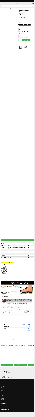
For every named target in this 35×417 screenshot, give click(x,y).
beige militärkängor (15, 335)
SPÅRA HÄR (9, 257)
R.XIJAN (29, 317)
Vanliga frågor (2, 386)
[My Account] (31, 3)
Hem (1, 8)
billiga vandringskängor (27, 335)
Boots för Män (8, 8)
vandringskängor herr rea (29, 338)
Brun (22, 322)
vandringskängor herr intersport (21, 338)
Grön (25, 322)
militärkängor (13, 336)
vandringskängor (23, 337)
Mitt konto (2, 390)
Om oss (2, 382)
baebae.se (12, 243)
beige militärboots (9, 335)
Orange (27, 322)
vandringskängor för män (29, 337)
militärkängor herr (17, 336)
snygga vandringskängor (28, 336)
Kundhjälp (2, 391)
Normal (29, 328)
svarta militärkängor (4, 337)
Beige (20, 322)
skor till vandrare (22, 336)
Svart (29, 322)
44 (27, 324)
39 (22, 324)
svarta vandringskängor (10, 337)
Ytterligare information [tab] (19, 236)
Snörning (29, 330)
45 (28, 324)
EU (29, 326)
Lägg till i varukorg (26, 40)
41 (24, 324)
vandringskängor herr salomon (6, 339)
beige (6, 335)
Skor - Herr (4, 8)
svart (33, 336)
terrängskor (19, 337)
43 (26, 324)
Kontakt (2, 387)
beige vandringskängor (21, 335)
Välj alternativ (7, 364)
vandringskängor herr (4, 338)
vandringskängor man (22, 339)
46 (29, 324)
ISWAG (2, 395)
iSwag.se (9, 243)
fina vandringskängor (8, 336)
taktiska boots (15, 337)
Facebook (2, 398)
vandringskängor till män (29, 339)
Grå (23, 322)
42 (25, 324)
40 (23, 324)
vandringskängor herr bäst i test (12, 338)
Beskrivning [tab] (13, 236)
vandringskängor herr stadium (15, 339)
